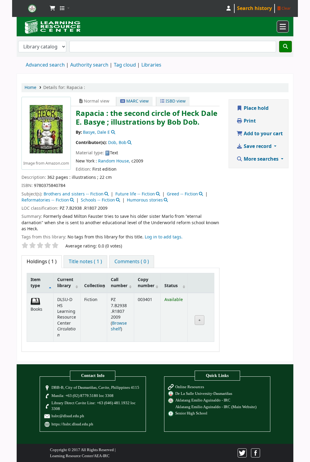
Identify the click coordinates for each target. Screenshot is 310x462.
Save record (257, 146)
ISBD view (175, 101)
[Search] (285, 46)
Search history (254, 8)
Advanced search (45, 65)
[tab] (85, 261)
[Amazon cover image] (46, 129)
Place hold (255, 108)
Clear (286, 8)
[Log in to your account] (228, 8)
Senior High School (191, 413)
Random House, (114, 161)
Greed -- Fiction (182, 194)
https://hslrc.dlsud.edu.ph (72, 424)
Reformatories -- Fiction (45, 200)
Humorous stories (145, 200)
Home (30, 87)
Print (249, 121)
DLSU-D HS (32, 8)
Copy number (146, 283)
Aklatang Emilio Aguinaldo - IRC (202, 400)
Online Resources (189, 387)
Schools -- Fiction (98, 200)
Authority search (89, 65)
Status (171, 286)
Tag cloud (125, 65)
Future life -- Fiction (135, 194)
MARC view (137, 101)
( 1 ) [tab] (42, 261)
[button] (52, 8)
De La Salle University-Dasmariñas (203, 394)
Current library (65, 283)
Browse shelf (119, 326)
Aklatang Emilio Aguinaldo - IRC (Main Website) (215, 407)
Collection (94, 286)
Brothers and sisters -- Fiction (74, 194)
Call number (119, 283)
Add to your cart (262, 133)
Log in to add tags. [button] (164, 237)
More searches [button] (261, 159)
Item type (36, 283)
